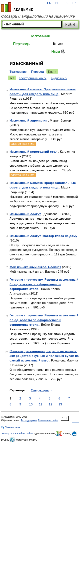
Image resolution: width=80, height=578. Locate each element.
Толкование (18, 71)
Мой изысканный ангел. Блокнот (35, 267)
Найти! (70, 24)
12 (50, 404)
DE (57, 3)
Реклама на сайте (48, 420)
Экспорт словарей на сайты (17, 433)
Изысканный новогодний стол (33, 151)
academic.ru (17, 7)
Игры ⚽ (58, 51)
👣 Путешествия (10, 427)
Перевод (37, 71)
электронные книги (32, 78)
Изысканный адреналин (28, 120)
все (12, 78)
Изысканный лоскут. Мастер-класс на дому (43, 236)
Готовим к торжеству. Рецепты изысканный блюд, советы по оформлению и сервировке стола (44, 284)
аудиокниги (59, 78)
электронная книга (22, 143)
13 (60, 404)
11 (40, 404)
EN (49, 3)
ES (66, 3)
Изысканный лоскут (25, 214)
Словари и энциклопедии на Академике (38, 16)
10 (31, 404)
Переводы (21, 44)
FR (74, 3)
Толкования (40, 36)
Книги (58, 44)
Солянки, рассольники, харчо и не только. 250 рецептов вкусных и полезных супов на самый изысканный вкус (44, 355)
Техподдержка (29, 420)
